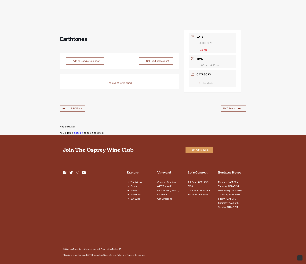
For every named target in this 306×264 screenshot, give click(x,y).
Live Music (207, 83)
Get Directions (164, 198)
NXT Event (229, 108)
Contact (225, 14)
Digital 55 (116, 249)
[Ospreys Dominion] (153, 14)
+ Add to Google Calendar (85, 60)
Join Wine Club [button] (199, 150)
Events (187, 14)
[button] (64, 173)
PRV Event (77, 108)
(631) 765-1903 (200, 194)
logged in (78, 132)
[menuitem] (95, 14)
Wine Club (205, 14)
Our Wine (117, 14)
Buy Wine (135, 198)
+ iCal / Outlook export (156, 60)
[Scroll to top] (299, 257)
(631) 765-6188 (202, 190)
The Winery (94, 14)
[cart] (298, 14)
